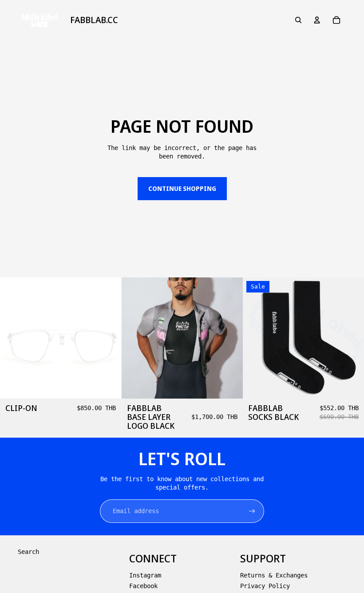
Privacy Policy (265, 585)
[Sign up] (252, 511)
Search (28, 551)
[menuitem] (94, 20)
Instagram (145, 575)
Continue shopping (182, 188)
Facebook (143, 585)
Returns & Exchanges (274, 575)
